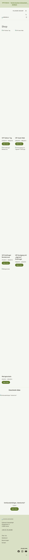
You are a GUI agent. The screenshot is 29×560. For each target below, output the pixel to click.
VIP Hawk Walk (20, 138)
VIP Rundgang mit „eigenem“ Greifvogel (21, 257)
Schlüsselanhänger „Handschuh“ (14, 503)
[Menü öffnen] (26, 17)
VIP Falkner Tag (7, 138)
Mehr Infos (6, 143)
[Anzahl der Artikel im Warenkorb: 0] (26, 14)
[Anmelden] (26, 10)
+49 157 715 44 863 (7, 529)
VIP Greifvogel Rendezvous (6, 256)
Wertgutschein (6, 376)
